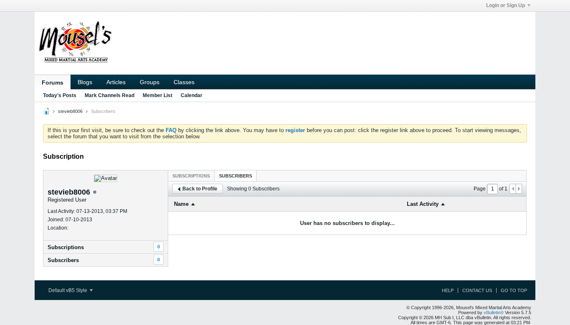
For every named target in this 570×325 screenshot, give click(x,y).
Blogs (85, 82)
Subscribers (63, 260)
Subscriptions (66, 247)
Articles (116, 82)
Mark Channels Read (109, 95)
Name (181, 204)
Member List (157, 95)
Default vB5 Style (68, 290)
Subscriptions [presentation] (191, 175)
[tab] (191, 175)
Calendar (191, 95)
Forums (52, 82)
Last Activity (423, 204)
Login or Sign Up (505, 5)
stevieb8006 (70, 111)
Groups (149, 82)
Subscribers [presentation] (235, 175)
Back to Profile (199, 189)
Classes (184, 82)
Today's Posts (59, 95)
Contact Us (477, 290)
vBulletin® (494, 312)
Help (448, 290)
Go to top (514, 290)
